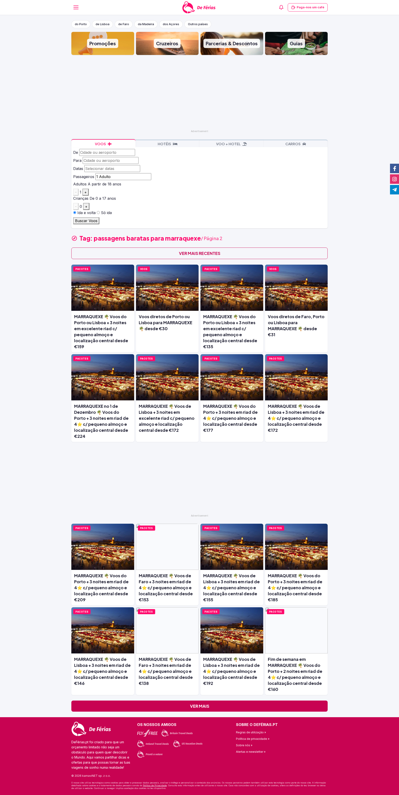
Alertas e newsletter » (251, 751)
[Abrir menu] (76, 7)
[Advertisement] (199, 92)
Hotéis (165, 144)
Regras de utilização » (251, 732)
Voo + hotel (228, 144)
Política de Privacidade (155, 785)
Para (77, 160)
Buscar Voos (86, 220)
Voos (101, 144)
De (75, 152)
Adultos (80, 184)
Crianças (80, 198)
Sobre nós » (244, 745)
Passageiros (83, 176)
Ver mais (199, 706)
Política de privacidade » (252, 739)
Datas (78, 168)
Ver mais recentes (199, 253)
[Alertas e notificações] (281, 7)
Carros (293, 144)
